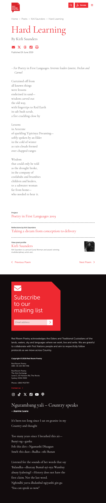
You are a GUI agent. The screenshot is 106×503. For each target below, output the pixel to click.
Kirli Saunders (38, 19)
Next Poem (86, 262)
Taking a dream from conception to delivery (43, 231)
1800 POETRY (23, 383)
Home (14, 19)
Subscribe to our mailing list (28, 304)
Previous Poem (22, 262)
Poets (24, 19)
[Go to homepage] (15, 7)
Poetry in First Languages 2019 (33, 216)
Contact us (16, 388)
